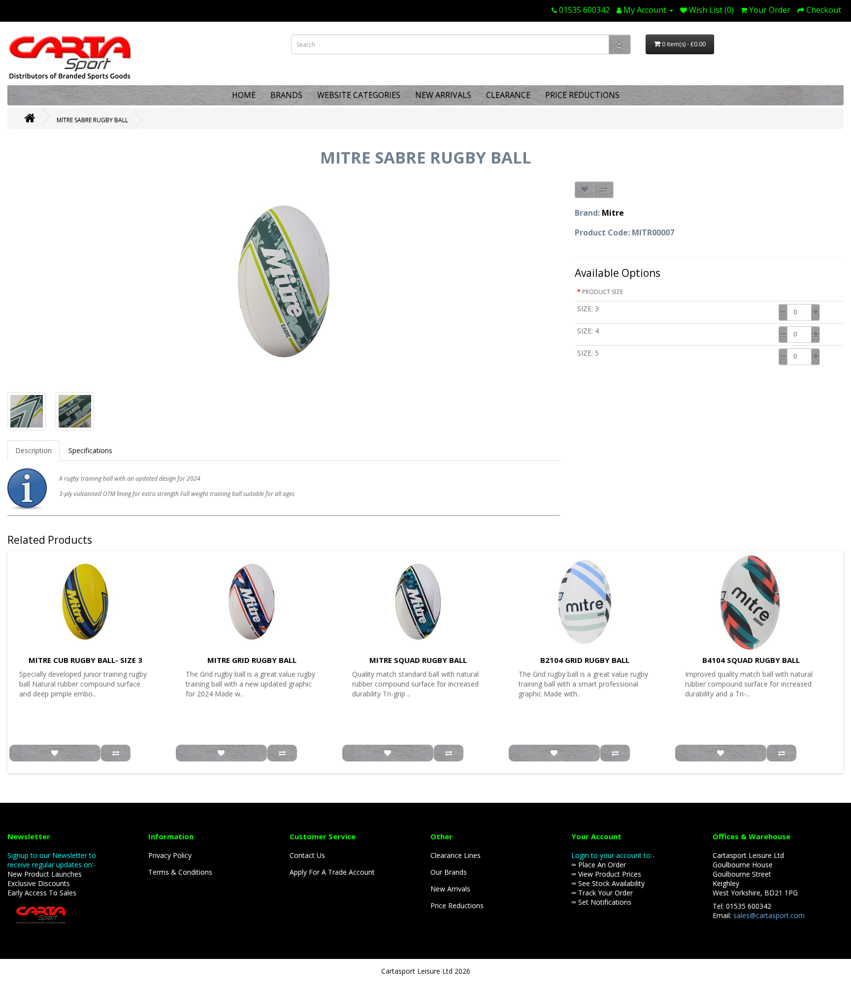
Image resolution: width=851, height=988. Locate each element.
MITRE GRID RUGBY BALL (251, 660)
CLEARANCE (508, 95)
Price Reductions (457, 905)
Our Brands (448, 872)
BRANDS (286, 95)
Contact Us (307, 855)
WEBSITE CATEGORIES (358, 95)
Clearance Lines (455, 855)
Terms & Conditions (180, 872)
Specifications (90, 450)
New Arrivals (450, 888)
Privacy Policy (170, 855)
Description (33, 450)
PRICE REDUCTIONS (582, 95)
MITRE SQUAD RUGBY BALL (418, 660)
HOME (244, 95)
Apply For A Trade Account (332, 872)
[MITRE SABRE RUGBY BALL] (283, 281)
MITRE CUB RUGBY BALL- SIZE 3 (85, 660)
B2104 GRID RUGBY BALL (584, 660)
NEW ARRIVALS (443, 95)
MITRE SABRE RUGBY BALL (92, 120)
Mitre (613, 212)
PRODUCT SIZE (602, 292)
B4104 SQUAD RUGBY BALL (751, 660)
